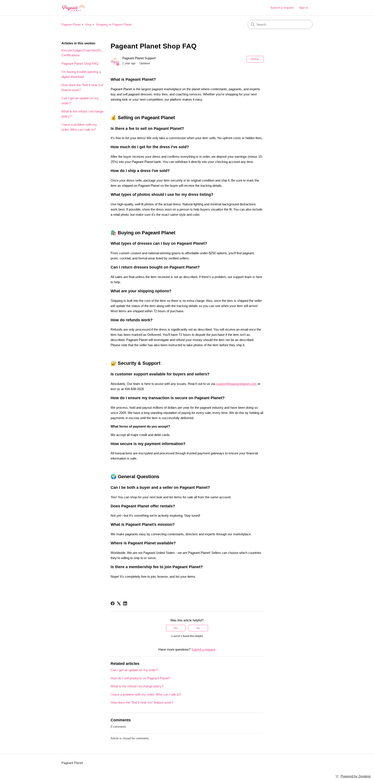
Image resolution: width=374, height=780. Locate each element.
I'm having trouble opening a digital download (81, 74)
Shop (88, 24)
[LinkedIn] (125, 603)
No (198, 628)
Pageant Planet (71, 24)
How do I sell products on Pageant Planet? (140, 678)
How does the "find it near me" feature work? (82, 87)
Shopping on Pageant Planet (114, 24)
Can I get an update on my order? (80, 100)
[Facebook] (112, 603)
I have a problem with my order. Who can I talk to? (79, 127)
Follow (255, 59)
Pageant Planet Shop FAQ (79, 63)
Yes (176, 628)
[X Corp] (119, 603)
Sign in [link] (303, 7)
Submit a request (282, 7)
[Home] (73, 8)
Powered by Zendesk (356, 776)
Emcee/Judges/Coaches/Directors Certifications (82, 52)
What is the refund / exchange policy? (82, 113)
